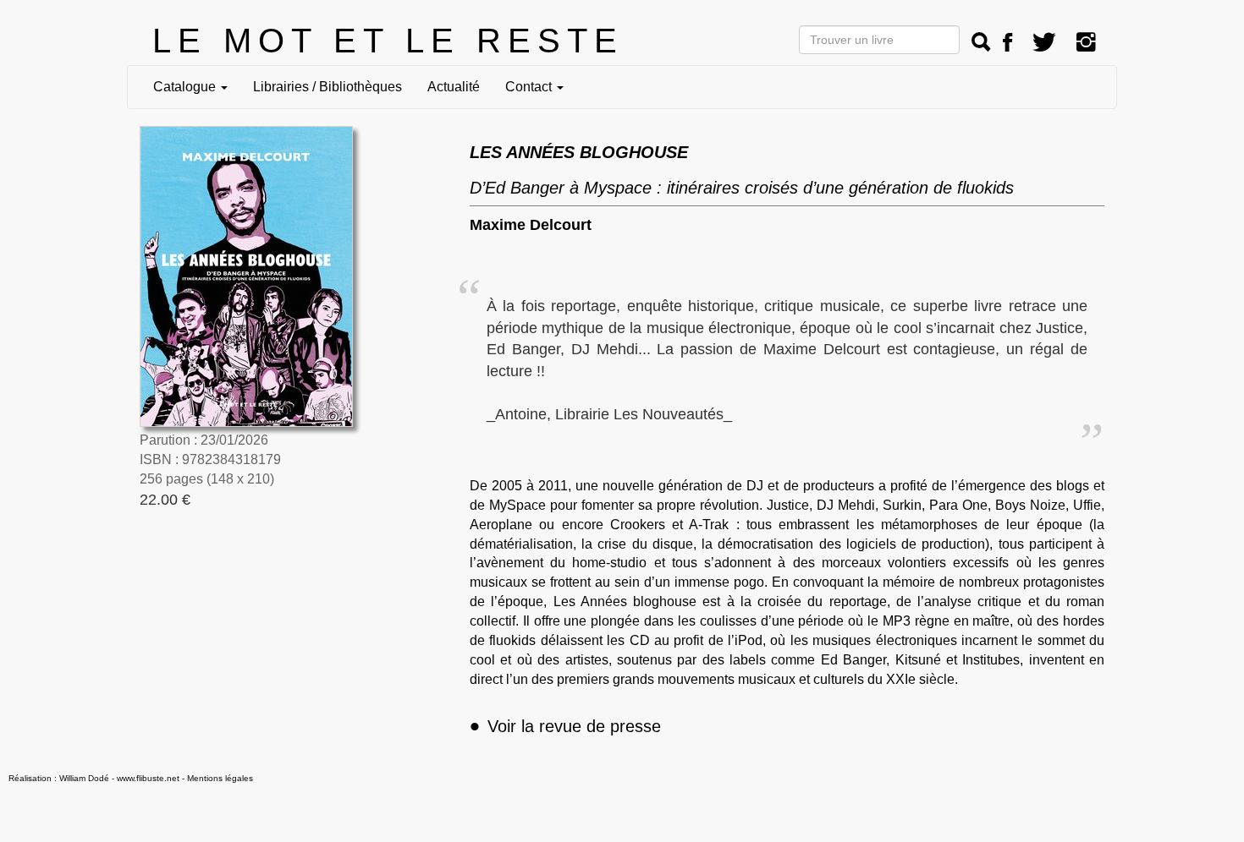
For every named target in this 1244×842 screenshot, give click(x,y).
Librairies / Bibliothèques (327, 86)
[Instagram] (1086, 43)
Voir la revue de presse (565, 726)
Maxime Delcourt (531, 224)
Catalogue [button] (186, 86)
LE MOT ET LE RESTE (388, 40)
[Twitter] (1044, 43)
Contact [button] (530, 86)
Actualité (453, 86)
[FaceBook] (1007, 43)
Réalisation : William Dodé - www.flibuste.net (93, 778)
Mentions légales (220, 778)
